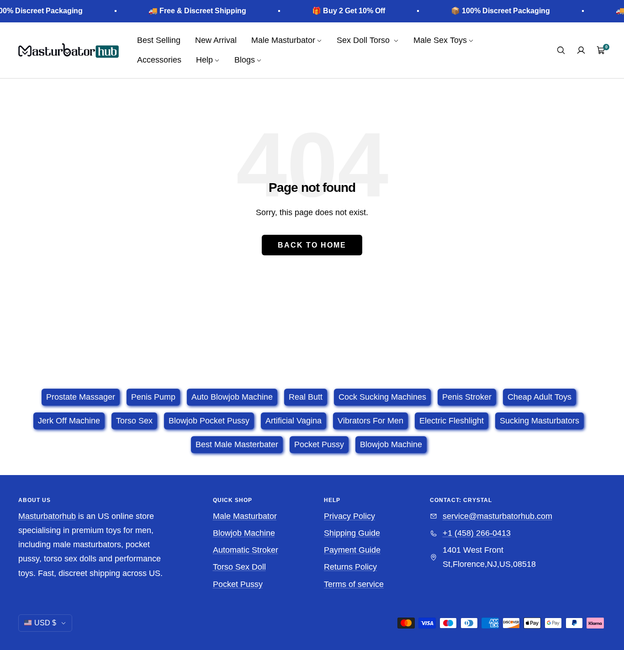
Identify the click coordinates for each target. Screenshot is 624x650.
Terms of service (354, 584)
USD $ (45, 623)
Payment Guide (352, 550)
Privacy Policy (349, 516)
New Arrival (216, 40)
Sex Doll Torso (364, 40)
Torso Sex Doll (239, 566)
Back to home (312, 245)
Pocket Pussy (238, 584)
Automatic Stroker (245, 550)
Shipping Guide (352, 533)
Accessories (159, 59)
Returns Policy (350, 566)
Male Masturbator (245, 516)
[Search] (561, 50)
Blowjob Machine (244, 533)
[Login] (581, 50)
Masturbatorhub (47, 516)
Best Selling (158, 40)
